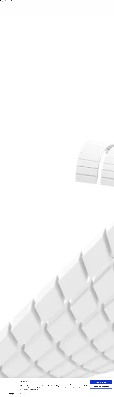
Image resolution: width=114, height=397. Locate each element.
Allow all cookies (101, 382)
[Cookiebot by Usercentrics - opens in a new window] (10, 394)
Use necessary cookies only (101, 386)
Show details (23, 394)
